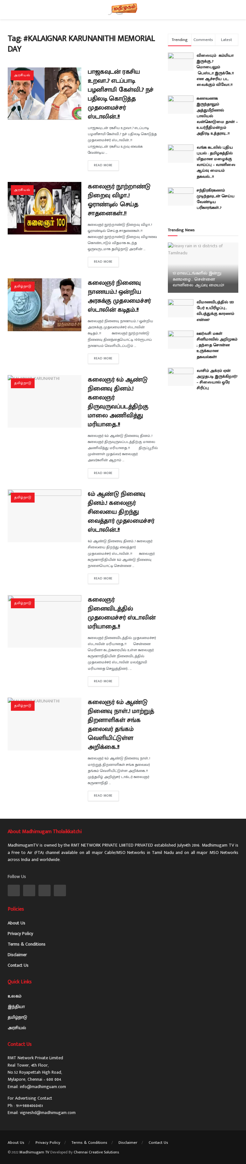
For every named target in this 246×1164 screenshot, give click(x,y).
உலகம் (14, 996)
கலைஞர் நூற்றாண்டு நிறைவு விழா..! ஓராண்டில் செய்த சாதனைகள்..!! (119, 200)
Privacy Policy (20, 933)
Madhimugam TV (34, 1152)
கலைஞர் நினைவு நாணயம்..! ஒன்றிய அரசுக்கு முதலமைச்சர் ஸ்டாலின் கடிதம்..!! (119, 296)
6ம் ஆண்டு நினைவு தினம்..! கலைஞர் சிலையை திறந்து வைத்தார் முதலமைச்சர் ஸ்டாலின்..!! (121, 511)
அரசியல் (22, 75)
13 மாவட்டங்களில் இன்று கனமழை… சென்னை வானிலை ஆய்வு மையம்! (198, 278)
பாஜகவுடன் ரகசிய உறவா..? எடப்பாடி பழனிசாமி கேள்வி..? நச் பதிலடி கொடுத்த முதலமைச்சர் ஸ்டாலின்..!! (120, 94)
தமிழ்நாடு (22, 286)
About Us (16, 923)
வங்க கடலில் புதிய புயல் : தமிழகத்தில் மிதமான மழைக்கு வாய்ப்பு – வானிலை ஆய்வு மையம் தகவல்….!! (216, 162)
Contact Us (18, 965)
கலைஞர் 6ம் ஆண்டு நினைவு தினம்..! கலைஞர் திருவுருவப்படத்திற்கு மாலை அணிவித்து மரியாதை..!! (118, 402)
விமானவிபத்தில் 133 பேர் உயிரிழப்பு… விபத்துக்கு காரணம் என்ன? (215, 311)
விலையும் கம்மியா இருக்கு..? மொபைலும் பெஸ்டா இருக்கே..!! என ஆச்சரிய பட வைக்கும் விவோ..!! (216, 70)
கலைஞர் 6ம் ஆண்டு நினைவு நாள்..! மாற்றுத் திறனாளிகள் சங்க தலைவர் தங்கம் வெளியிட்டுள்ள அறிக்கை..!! (121, 724)
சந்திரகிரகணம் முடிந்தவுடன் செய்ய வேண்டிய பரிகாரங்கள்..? (215, 199)
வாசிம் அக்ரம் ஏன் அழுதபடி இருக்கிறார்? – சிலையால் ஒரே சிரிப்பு (217, 379)
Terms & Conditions (26, 944)
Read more (103, 165)
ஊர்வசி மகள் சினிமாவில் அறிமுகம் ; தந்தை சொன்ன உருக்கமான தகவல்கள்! (217, 345)
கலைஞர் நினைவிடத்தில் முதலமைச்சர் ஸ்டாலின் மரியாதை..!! (121, 613)
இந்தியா (16, 1006)
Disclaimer (17, 954)
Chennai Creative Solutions (96, 1152)
